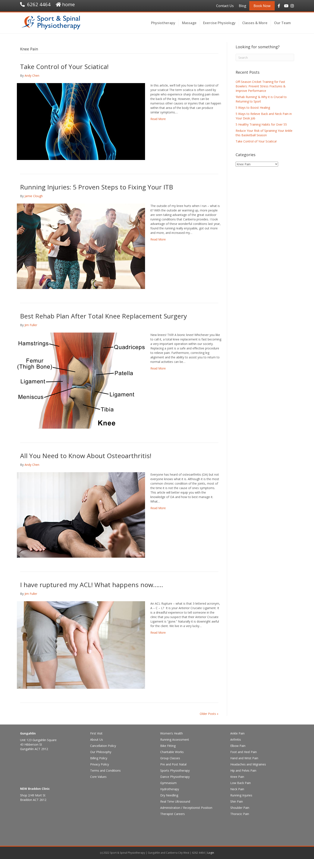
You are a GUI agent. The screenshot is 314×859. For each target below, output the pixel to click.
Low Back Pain (240, 783)
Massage (189, 23)
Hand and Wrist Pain (244, 758)
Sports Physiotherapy (175, 770)
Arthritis (235, 739)
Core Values (98, 777)
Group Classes (170, 758)
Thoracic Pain (239, 814)
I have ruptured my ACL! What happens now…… (91, 584)
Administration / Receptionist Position (186, 808)
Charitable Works (172, 752)
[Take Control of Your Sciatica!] (81, 121)
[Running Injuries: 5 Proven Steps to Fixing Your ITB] (81, 246)
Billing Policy (98, 758)
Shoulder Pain (239, 808)
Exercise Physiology (219, 23)
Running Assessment (174, 739)
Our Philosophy (100, 752)
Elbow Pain (237, 746)
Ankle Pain (237, 733)
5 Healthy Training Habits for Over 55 (261, 124)
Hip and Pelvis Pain (243, 770)
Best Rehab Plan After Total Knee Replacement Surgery (103, 316)
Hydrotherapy (169, 789)
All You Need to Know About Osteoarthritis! (85, 455)
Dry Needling (169, 795)
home (68, 4)
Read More (158, 119)
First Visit (96, 733)
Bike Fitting (168, 746)
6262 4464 (39, 4)
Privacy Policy (99, 764)
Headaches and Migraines (248, 764)
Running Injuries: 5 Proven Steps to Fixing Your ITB (96, 187)
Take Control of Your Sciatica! (64, 66)
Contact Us (225, 5)
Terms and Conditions (105, 770)
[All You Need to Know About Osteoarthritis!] (81, 515)
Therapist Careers (172, 814)
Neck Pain (237, 789)
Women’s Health (171, 733)
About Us (96, 739)
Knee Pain (237, 777)
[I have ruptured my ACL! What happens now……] (81, 645)
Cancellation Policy (103, 746)
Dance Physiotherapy (175, 777)
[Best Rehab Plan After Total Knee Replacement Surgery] (81, 380)
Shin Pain (236, 801)
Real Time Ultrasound (175, 801)
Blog (242, 5)
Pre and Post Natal (173, 764)
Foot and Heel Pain (243, 752)
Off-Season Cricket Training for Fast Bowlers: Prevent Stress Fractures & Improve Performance (261, 86)
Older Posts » (209, 714)
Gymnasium (168, 783)
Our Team (282, 23)
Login (210, 853)
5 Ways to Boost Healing (253, 108)
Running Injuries (241, 795)
